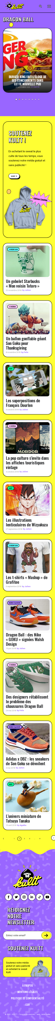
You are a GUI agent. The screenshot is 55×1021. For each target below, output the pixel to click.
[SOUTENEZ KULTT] (27, 959)
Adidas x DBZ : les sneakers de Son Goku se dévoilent (27, 761)
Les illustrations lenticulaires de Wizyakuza (27, 522)
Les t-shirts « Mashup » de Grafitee (26, 579)
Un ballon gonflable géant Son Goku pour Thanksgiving (26, 343)
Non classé (14, 603)
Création (13, 249)
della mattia (45, 1014)
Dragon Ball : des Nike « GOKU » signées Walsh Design (25, 639)
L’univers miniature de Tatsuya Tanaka (23, 818)
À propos (27, 985)
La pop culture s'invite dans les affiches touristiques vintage (27, 462)
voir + (14, 176)
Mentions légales (27, 992)
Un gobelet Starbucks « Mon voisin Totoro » (23, 283)
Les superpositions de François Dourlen (23, 402)
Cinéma (12, 307)
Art (10, 369)
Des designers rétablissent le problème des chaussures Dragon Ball (27, 701)
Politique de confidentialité (27, 998)
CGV (27, 1004)
